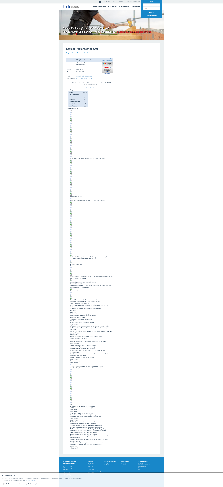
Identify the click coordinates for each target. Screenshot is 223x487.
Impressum (121, 1)
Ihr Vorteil (123, 463)
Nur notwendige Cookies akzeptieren (29, 484)
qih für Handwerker (142, 461)
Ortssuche (106, 463)
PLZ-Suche (106, 464)
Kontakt (114, 1)
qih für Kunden (125, 461)
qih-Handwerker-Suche (99, 6)
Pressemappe (136, 6)
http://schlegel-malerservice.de (84, 78)
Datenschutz (91, 469)
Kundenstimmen (90, 87)
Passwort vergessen (152, 15)
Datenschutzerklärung (31, 480)
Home (89, 468)
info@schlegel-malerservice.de (84, 76)
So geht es (123, 464)
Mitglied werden (142, 466)
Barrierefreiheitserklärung (133, 1)
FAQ (122, 466)
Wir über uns (107, 1)
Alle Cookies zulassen (10, 484)
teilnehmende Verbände (144, 464)
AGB (139, 469)
